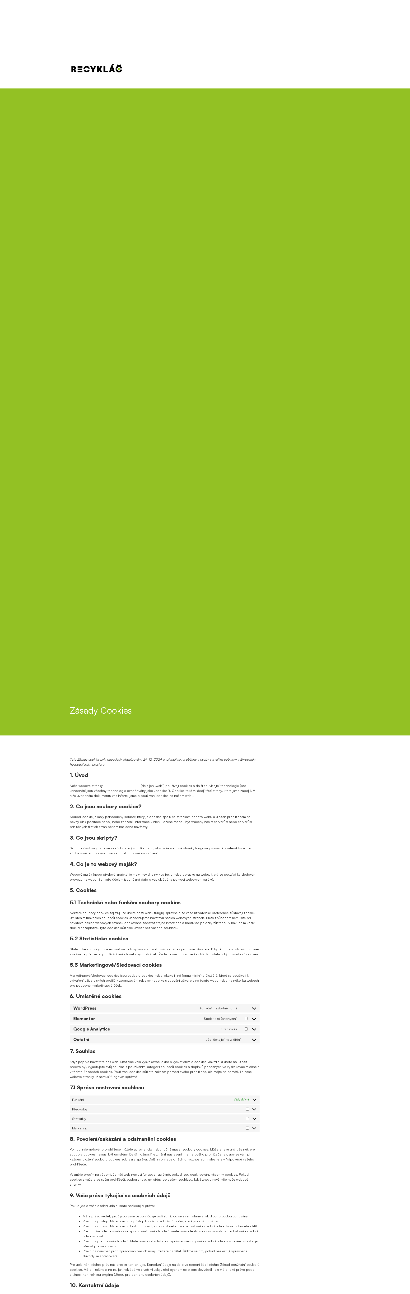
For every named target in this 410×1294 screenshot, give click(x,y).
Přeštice (202, 72)
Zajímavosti (306, 62)
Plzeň (147, 72)
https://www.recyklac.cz (122, 786)
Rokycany (230, 72)
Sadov (256, 72)
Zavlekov (282, 72)
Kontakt (329, 62)
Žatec (307, 72)
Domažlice (173, 72)
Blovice (330, 72)
